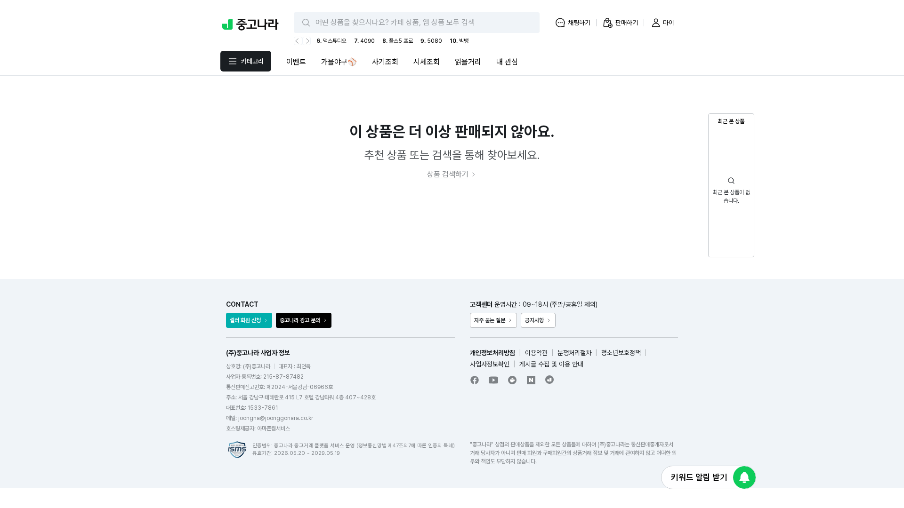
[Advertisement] (452, 229)
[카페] (512, 380)
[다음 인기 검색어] (306, 41)
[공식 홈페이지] (550, 379)
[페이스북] (474, 380)
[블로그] (531, 380)
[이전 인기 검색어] (298, 41)
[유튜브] (493, 380)
